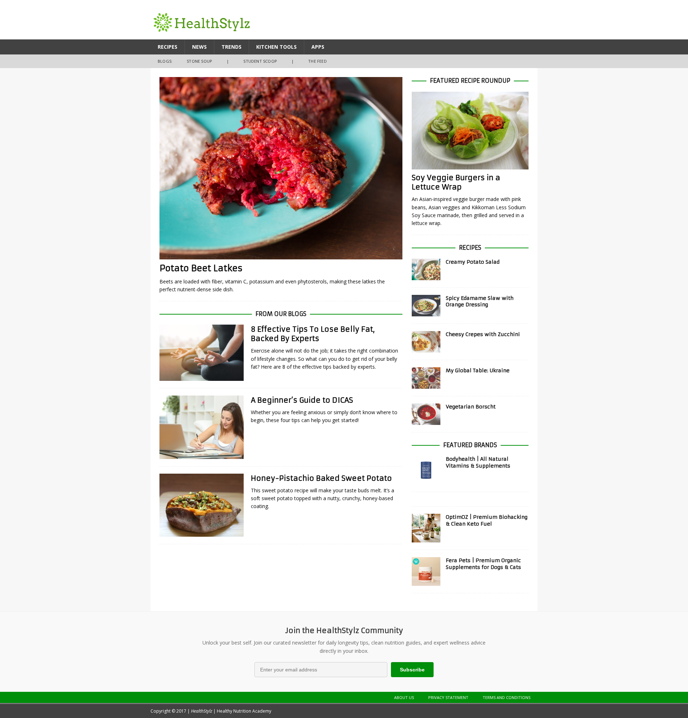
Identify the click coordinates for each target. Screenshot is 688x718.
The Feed (317, 61)
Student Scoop (260, 61)
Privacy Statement (448, 697)
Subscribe (412, 669)
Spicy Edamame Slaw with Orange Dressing (479, 301)
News (199, 46)
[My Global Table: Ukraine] (426, 378)
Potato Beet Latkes (201, 268)
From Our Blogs (280, 313)
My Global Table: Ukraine (478, 370)
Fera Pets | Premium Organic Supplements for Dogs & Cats (483, 563)
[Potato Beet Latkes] (280, 168)
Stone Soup (199, 61)
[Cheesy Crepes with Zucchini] (426, 342)
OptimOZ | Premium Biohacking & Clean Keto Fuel (486, 520)
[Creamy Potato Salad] (426, 269)
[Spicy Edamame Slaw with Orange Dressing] (426, 305)
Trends (231, 46)
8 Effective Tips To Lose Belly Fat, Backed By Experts (313, 334)
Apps (317, 46)
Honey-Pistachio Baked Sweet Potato (321, 478)
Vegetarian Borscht (471, 406)
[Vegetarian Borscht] (426, 414)
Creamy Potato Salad (473, 262)
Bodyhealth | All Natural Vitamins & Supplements (478, 462)
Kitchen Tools (276, 46)
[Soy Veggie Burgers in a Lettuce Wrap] (470, 130)
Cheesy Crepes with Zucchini (483, 334)
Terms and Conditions (506, 697)
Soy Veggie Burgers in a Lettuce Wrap (456, 182)
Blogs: (165, 61)
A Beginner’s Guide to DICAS (302, 400)
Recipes (167, 46)
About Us (404, 697)
